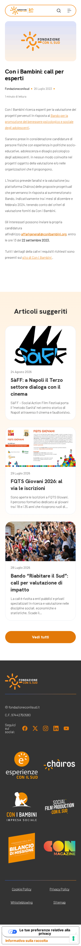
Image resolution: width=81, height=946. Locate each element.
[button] (69, 10)
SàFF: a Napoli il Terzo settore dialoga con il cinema (37, 387)
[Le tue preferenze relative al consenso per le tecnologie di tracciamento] (73, 938)
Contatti (15, 135)
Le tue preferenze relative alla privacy (44, 932)
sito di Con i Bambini (37, 257)
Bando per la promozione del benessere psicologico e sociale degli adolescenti (39, 121)
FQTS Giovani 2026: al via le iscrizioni (36, 484)
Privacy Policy (59, 889)
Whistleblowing (22, 902)
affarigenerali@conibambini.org (44, 234)
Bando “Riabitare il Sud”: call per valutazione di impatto (39, 582)
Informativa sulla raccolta (26, 940)
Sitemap (59, 902)
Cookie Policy (21, 889)
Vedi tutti (40, 636)
